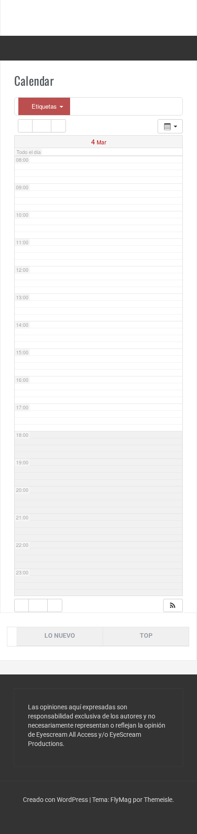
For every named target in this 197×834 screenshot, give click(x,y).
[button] (173, 605)
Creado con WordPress (56, 799)
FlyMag (120, 799)
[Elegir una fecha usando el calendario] (41, 126)
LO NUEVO (59, 635)
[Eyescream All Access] (98, 17)
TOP (146, 635)
